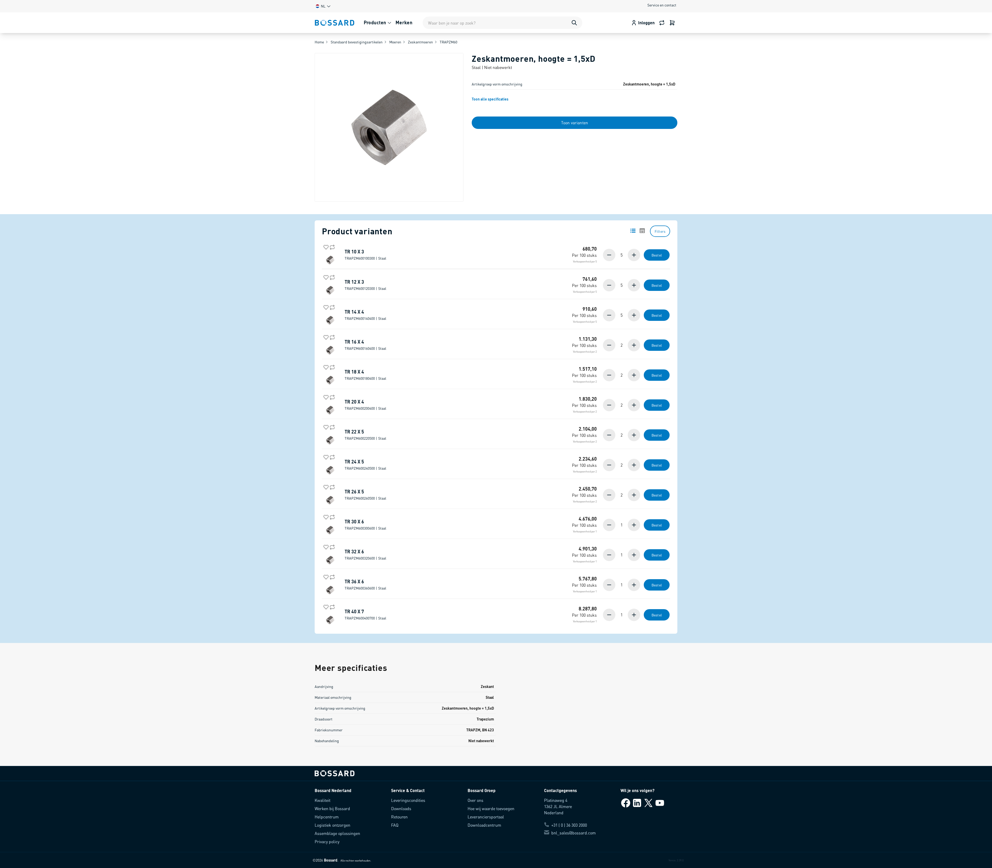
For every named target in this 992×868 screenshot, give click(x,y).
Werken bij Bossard (332, 808)
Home (319, 42)
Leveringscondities (408, 800)
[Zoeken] (574, 23)
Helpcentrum (327, 816)
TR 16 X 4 (365, 345)
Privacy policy (327, 841)
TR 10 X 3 (365, 255)
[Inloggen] (672, 22)
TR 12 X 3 (365, 285)
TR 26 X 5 (365, 495)
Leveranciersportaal (486, 816)
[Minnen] (609, 255)
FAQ (394, 825)
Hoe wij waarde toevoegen (491, 808)
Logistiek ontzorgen (332, 825)
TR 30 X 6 (365, 525)
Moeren (395, 42)
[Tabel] (642, 230)
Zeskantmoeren (420, 42)
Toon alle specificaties (490, 99)
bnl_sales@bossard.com (573, 832)
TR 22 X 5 (365, 435)
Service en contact (661, 5)
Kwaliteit (322, 800)
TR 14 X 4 (365, 315)
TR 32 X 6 (365, 555)
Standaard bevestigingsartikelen (357, 42)
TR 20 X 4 (365, 405)
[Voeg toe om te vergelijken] (331, 246)
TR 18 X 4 (365, 375)
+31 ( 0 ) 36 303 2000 (569, 825)
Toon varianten (574, 122)
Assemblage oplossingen (337, 833)
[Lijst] (633, 230)
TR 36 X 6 (365, 585)
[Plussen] (633, 255)
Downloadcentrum (484, 825)
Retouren (399, 816)
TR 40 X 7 (365, 615)
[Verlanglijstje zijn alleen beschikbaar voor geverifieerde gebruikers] (325, 246)
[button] (323, 6)
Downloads (401, 808)
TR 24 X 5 (365, 465)
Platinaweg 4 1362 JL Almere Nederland (558, 806)
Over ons (475, 800)
